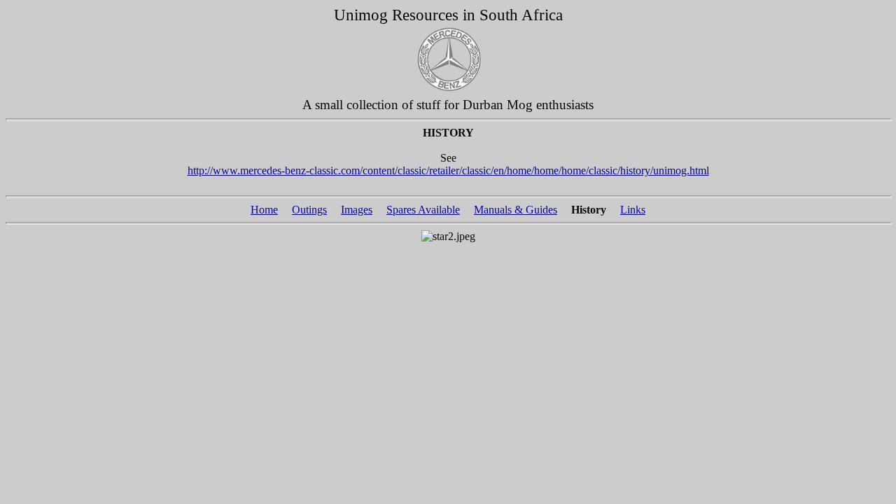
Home (264, 210)
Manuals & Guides (515, 210)
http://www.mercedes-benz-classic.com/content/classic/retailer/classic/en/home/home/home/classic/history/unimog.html (448, 170)
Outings (309, 210)
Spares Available (423, 210)
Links (632, 210)
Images (356, 210)
